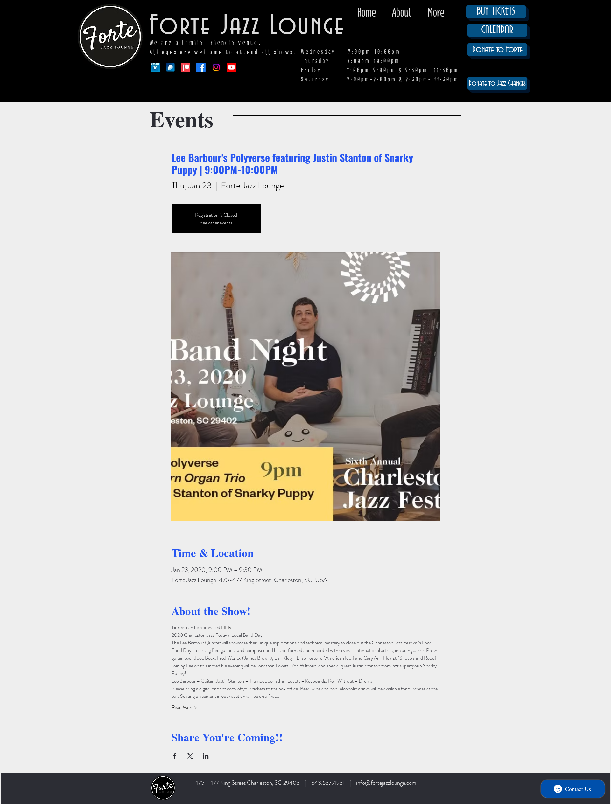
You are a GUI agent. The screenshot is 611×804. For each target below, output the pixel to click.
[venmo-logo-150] (155, 67)
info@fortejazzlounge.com (386, 783)
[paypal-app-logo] (170, 67)
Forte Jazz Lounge (247, 26)
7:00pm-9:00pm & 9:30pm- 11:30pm (403, 79)
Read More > (184, 707)
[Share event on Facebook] (175, 756)
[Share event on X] (190, 756)
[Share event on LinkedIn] (206, 756)
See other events (216, 222)
